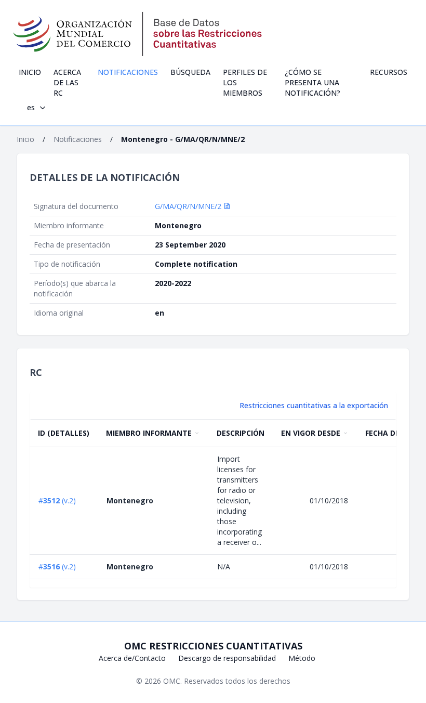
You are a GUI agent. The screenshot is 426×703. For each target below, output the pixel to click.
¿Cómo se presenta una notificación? (312, 82)
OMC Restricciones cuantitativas (213, 646)
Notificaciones (128, 72)
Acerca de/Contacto (132, 658)
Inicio (30, 72)
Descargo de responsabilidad (227, 658)
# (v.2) (57, 500)
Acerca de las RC (67, 82)
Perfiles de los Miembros (245, 82)
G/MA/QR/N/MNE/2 (189, 206)
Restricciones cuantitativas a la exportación (313, 405)
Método (301, 658)
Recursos (388, 72)
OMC (171, 681)
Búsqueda (190, 72)
